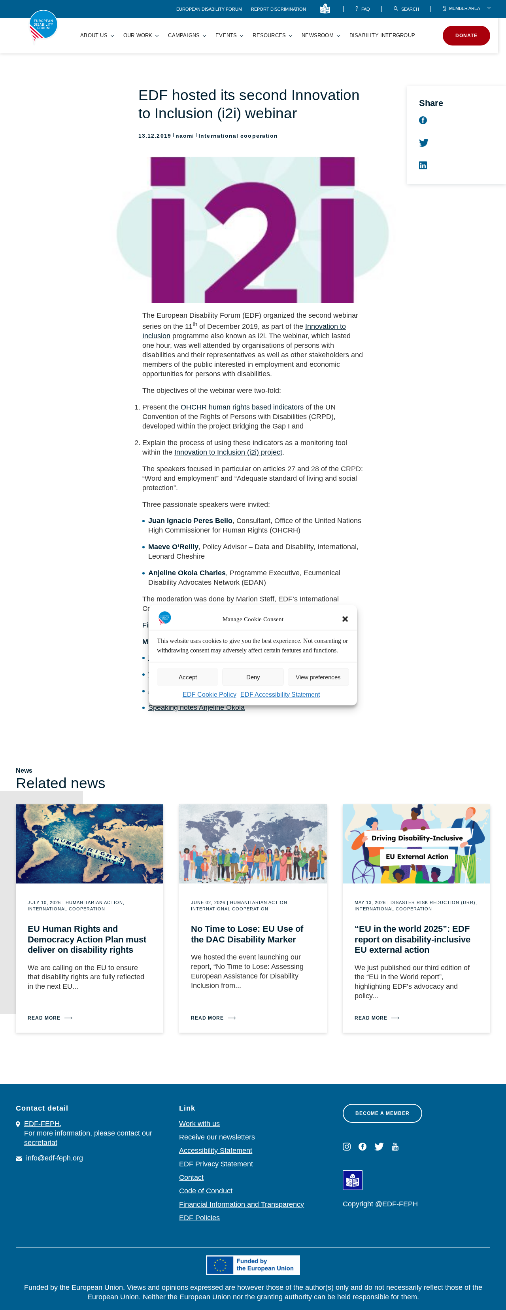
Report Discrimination (278, 9)
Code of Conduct (205, 1191)
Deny (253, 676)
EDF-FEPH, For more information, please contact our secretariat (88, 1133)
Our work (138, 35)
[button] (345, 619)
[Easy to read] (327, 9)
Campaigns (184, 35)
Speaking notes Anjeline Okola (196, 707)
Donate (466, 35)
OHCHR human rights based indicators (242, 407)
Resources (269, 35)
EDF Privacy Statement (216, 1164)
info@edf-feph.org (54, 1158)
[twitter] (379, 1147)
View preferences (318, 676)
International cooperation (238, 136)
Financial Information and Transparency (241, 1204)
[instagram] (347, 1147)
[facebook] (362, 1147)
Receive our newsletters (217, 1137)
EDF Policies (199, 1218)
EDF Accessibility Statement (280, 694)
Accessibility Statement (215, 1151)
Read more (44, 1018)
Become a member (382, 1113)
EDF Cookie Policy (209, 694)
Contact (191, 1177)
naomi (185, 136)
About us (94, 35)
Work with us (199, 1124)
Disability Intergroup (382, 35)
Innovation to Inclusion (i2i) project (228, 452)
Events (226, 35)
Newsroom (318, 35)
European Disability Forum (209, 9)
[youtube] (395, 1147)
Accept (188, 676)
